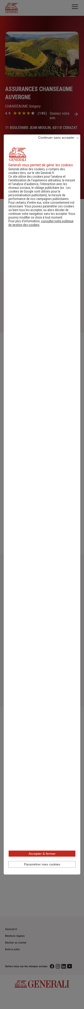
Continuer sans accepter (56, 137)
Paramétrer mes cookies (42, 864)
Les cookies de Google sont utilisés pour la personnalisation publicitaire (39, 191)
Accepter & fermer (42, 853)
